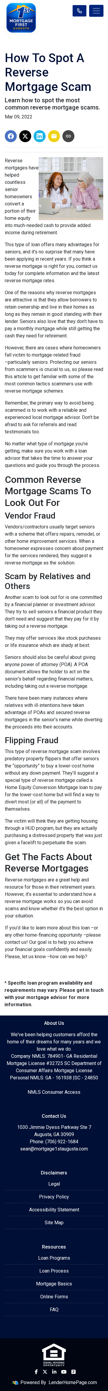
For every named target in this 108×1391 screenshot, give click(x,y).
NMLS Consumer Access (54, 1092)
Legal (54, 1184)
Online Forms (54, 1297)
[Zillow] (73, 1371)
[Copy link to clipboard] (68, 136)
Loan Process (54, 1271)
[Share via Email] (54, 136)
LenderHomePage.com (73, 1382)
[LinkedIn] (54, 1371)
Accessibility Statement (54, 1210)
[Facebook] (36, 1371)
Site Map (54, 1222)
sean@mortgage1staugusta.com (54, 1149)
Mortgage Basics (54, 1284)
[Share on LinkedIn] (40, 136)
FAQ (54, 1309)
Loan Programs (54, 1258)
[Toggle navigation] (96, 11)
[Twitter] (45, 1371)
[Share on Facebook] (11, 136)
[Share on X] (25, 136)
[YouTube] (64, 1371)
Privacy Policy (54, 1197)
